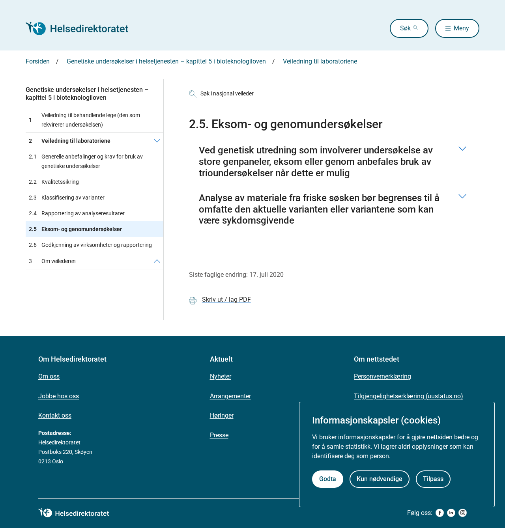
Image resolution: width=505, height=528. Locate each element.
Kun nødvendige (379, 478)
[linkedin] (451, 513)
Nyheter (220, 376)
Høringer (222, 415)
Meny (461, 28)
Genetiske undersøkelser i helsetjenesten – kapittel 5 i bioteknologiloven (166, 61)
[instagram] (462, 513)
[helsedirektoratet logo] (79, 513)
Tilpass (433, 478)
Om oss (49, 376)
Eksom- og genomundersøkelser (75, 229)
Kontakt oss (54, 415)
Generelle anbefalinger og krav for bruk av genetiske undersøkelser (86, 161)
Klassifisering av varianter (67, 197)
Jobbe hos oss (58, 396)
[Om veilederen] (157, 261)
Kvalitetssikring (54, 182)
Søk (405, 28)
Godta (327, 478)
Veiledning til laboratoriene (320, 61)
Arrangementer (230, 396)
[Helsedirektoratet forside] (82, 28)
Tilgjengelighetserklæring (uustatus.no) (408, 396)
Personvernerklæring (382, 376)
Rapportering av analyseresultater (77, 213)
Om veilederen (52, 261)
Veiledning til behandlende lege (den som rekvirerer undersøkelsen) (84, 120)
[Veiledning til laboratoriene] (157, 141)
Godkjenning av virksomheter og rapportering (90, 245)
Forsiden (38, 61)
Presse (219, 435)
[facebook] (440, 513)
